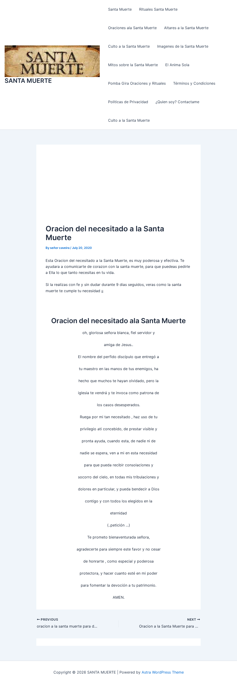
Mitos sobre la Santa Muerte (133, 64)
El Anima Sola (177, 64)
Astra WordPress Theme (163, 672)
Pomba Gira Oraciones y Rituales (137, 83)
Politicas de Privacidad (128, 101)
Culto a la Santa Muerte (129, 46)
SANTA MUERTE (28, 80)
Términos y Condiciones (194, 83)
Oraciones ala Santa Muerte (132, 27)
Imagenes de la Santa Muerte (182, 46)
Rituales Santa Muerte (158, 9)
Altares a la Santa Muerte (186, 27)
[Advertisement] (118, 188)
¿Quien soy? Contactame (177, 101)
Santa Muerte (120, 9)
